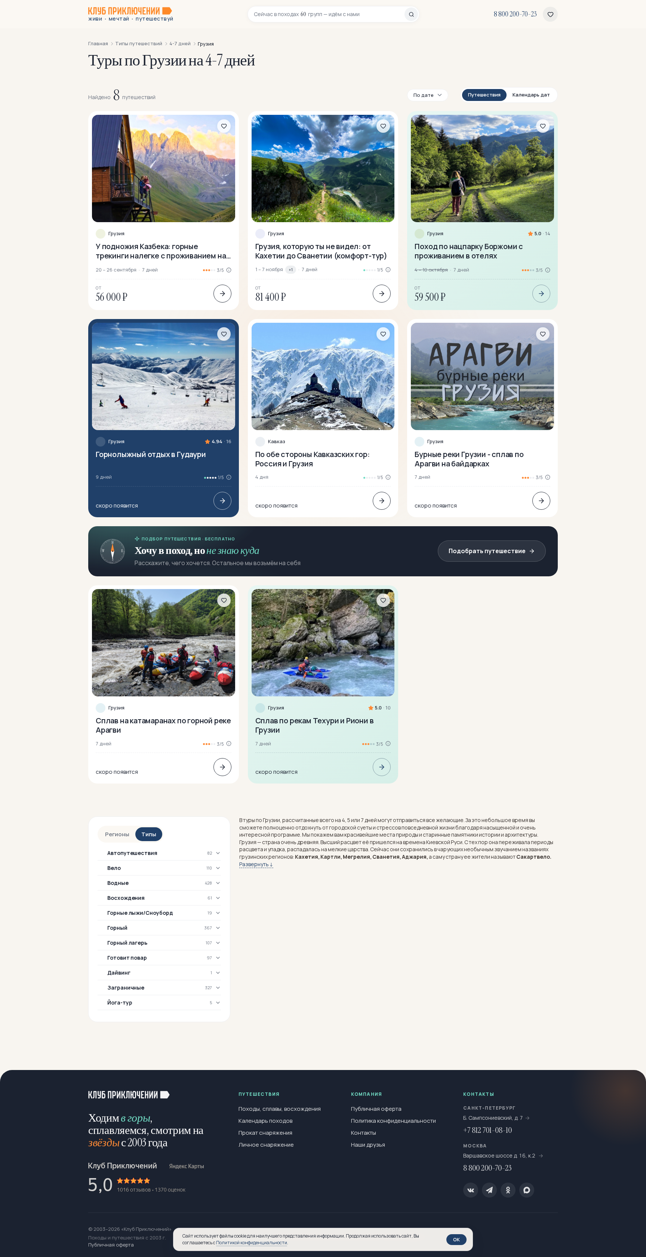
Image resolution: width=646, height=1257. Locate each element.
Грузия (116, 233)
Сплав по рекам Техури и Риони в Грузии (314, 725)
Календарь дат (531, 94)
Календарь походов (265, 1121)
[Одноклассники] (508, 1190)
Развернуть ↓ (256, 864)
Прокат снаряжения (265, 1133)
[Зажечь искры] (628, 1088)
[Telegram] (489, 1190)
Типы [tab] (148, 834)
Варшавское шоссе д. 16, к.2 (499, 1155)
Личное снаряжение (266, 1145)
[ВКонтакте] (470, 1190)
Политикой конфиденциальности (251, 1242)
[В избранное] (224, 126)
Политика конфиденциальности (393, 1121)
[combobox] (329, 14)
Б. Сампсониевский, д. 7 (493, 1117)
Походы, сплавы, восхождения (280, 1109)
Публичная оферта (376, 1109)
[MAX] (526, 1190)
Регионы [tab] (117, 834)
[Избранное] (550, 14)
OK (456, 1239)
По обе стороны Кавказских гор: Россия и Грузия (312, 459)
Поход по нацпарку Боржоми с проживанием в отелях (469, 251)
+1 (291, 269)
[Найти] (411, 14)
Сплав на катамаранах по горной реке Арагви (163, 725)
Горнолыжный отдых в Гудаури (151, 454)
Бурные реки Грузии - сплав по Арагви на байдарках (469, 459)
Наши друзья (368, 1145)
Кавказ (276, 441)
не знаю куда (232, 550)
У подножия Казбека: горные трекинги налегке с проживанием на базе (161, 251)
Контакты (363, 1133)
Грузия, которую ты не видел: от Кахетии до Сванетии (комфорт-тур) (321, 251)
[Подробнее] (222, 294)
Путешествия (484, 94)
